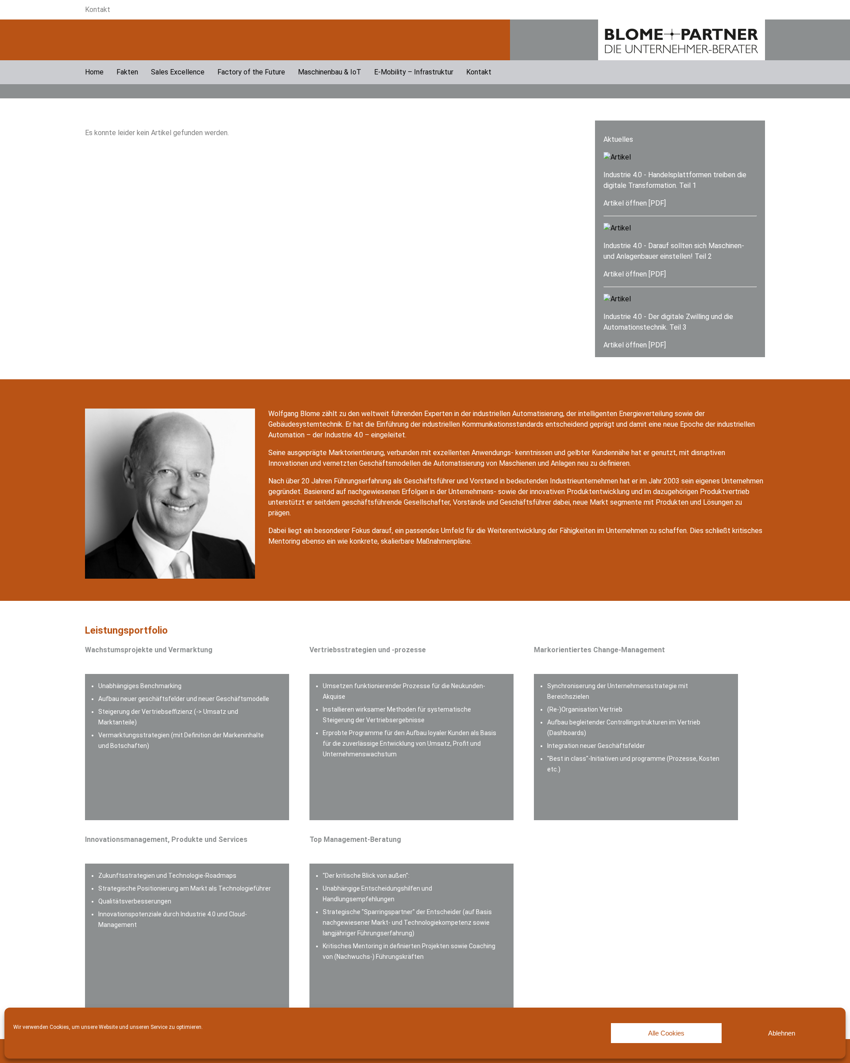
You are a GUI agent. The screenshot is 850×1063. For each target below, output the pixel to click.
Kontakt (97, 9)
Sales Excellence (178, 72)
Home (94, 72)
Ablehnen (781, 1033)
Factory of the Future (251, 72)
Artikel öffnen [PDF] (634, 203)
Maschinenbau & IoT (329, 72)
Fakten (127, 72)
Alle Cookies (666, 1033)
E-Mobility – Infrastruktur (413, 72)
